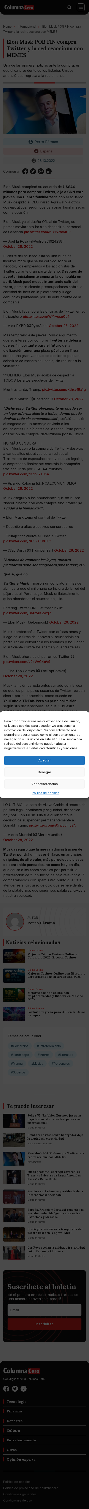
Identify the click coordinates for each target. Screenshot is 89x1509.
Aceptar (44, 760)
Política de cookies (45, 793)
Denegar (44, 772)
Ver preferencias (44, 784)
